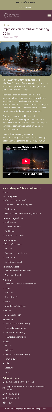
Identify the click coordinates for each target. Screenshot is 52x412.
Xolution (44, 409)
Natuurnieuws (11, 358)
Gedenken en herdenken (16, 253)
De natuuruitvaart (11, 266)
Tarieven (8, 248)
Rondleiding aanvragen (15, 328)
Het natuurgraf (9, 240)
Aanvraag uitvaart (13, 275)
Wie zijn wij (7, 279)
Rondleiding (8, 319)
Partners (8, 310)
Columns (9, 350)
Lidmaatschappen (13, 314)
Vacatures (9, 367)
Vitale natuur (11, 222)
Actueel (6, 341)
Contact (6, 372)
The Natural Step (12, 297)
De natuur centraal (13, 262)
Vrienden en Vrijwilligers (15, 306)
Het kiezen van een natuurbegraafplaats (23, 213)
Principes (9, 292)
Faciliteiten (10, 231)
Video (7, 363)
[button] (4, 403)
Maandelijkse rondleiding (16, 336)
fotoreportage (18, 125)
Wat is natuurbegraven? (15, 200)
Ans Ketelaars (26, 122)
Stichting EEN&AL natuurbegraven (20, 283)
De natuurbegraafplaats (13, 218)
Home (5, 192)
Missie (7, 288)
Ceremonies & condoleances (18, 270)
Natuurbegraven (10, 196)
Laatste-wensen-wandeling (17, 323)
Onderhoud (10, 209)
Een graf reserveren (13, 244)
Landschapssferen (13, 226)
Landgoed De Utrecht (14, 235)
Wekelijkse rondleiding (15, 332)
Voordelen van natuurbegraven (19, 204)
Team (7, 301)
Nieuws (6, 25)
